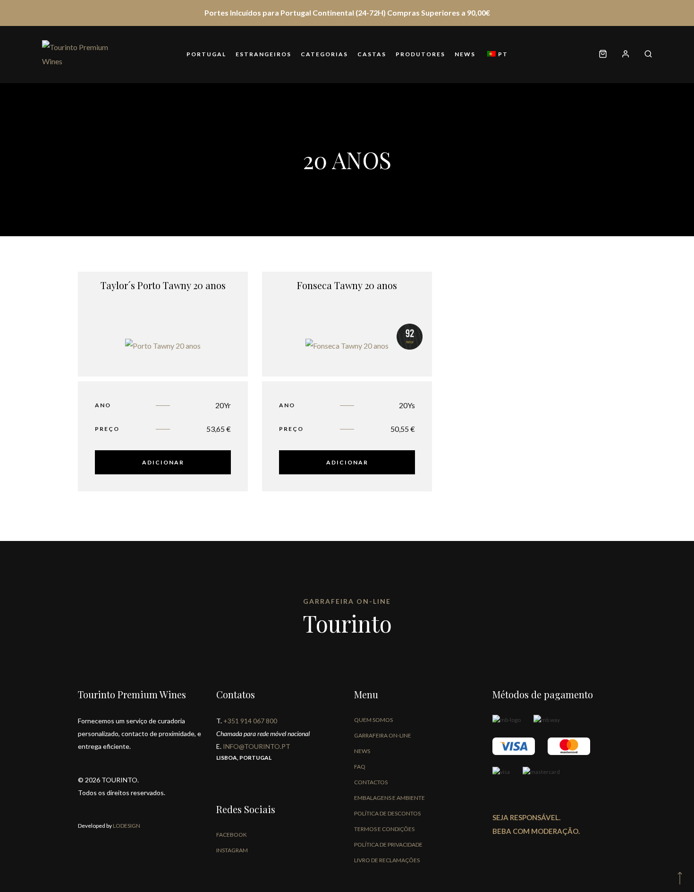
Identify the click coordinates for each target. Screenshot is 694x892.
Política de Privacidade (388, 844)
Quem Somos (373, 719)
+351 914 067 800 (250, 721)
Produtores (420, 54)
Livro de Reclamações (387, 860)
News (465, 54)
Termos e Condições (384, 828)
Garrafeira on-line (382, 735)
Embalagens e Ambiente (389, 797)
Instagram (232, 850)
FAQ (359, 766)
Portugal (206, 54)
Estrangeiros (263, 54)
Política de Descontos (387, 813)
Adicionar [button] (163, 462)
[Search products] (644, 54)
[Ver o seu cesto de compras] (603, 54)
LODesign (126, 825)
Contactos (371, 782)
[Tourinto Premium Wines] (80, 54)
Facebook (231, 834)
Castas (371, 54)
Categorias (324, 54)
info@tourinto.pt (256, 746)
